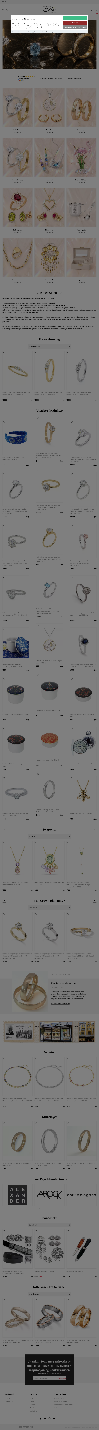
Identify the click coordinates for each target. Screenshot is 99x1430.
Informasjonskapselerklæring (43, 32)
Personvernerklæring (26, 32)
